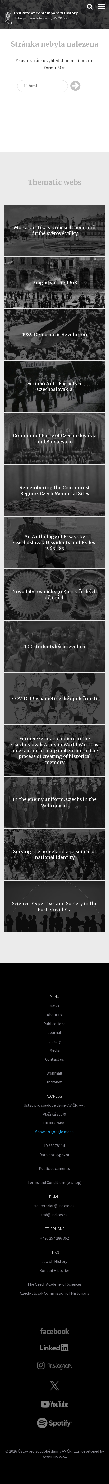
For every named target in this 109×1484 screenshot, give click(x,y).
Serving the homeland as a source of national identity (54, 854)
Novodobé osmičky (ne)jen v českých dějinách (54, 594)
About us (54, 1014)
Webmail (54, 1073)
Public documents (54, 1168)
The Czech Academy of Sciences (54, 1284)
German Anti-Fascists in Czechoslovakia (54, 386)
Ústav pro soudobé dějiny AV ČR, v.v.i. (49, 1451)
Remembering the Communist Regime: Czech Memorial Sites (54, 490)
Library (54, 1041)
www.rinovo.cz (54, 1456)
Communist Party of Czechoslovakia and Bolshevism (54, 438)
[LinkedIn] (54, 1347)
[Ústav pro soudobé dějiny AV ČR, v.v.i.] (8, 18)
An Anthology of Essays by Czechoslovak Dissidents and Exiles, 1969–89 (54, 542)
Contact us (54, 1059)
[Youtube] (54, 1404)
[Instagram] (54, 1365)
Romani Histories (54, 1270)
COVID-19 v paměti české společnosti (54, 698)
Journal (54, 1032)
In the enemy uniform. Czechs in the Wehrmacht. (55, 802)
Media (54, 1050)
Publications (54, 1023)
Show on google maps (54, 1131)
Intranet (54, 1081)
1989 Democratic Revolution (54, 334)
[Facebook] (54, 1330)
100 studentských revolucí (54, 646)
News (54, 1005)
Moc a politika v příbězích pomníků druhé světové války (54, 230)
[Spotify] (54, 1423)
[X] (54, 1385)
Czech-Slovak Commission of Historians (54, 1293)
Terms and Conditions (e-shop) (54, 1182)
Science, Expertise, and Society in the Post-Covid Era (55, 906)
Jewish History (54, 1261)
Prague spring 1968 (54, 282)
